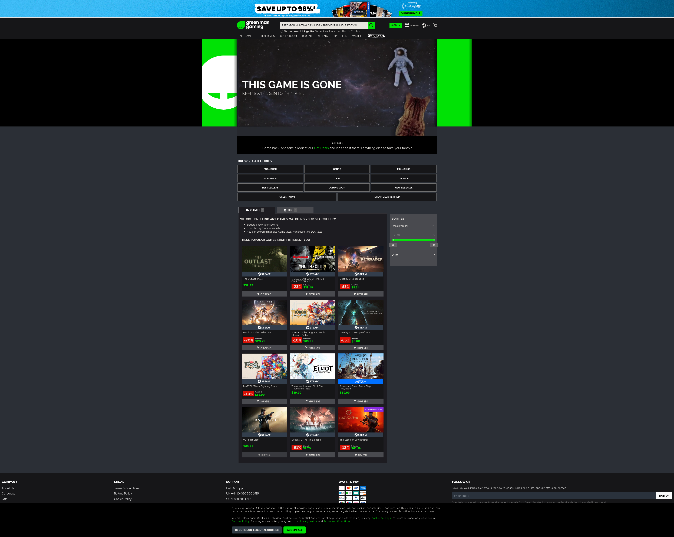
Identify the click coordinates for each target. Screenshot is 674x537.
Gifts (4, 499)
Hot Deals (321, 147)
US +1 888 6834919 (238, 499)
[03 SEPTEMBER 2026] (360, 419)
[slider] (393, 240)
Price (396, 235)
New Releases (404, 187)
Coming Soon (337, 187)
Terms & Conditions (126, 488)
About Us (8, 488)
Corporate (8, 493)
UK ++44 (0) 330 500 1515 (242, 493)
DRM (337, 178)
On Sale (404, 178)
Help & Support (236, 488)
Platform (270, 178)
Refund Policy (123, 493)
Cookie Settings (381, 518)
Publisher (270, 168)
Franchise (403, 168)
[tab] (257, 210)
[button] (247, 36)
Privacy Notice (309, 521)
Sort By (398, 218)
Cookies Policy (240, 521)
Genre (337, 168)
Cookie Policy (123, 499)
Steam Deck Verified (387, 196)
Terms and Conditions (337, 521)
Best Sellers (270, 187)
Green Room (287, 196)
